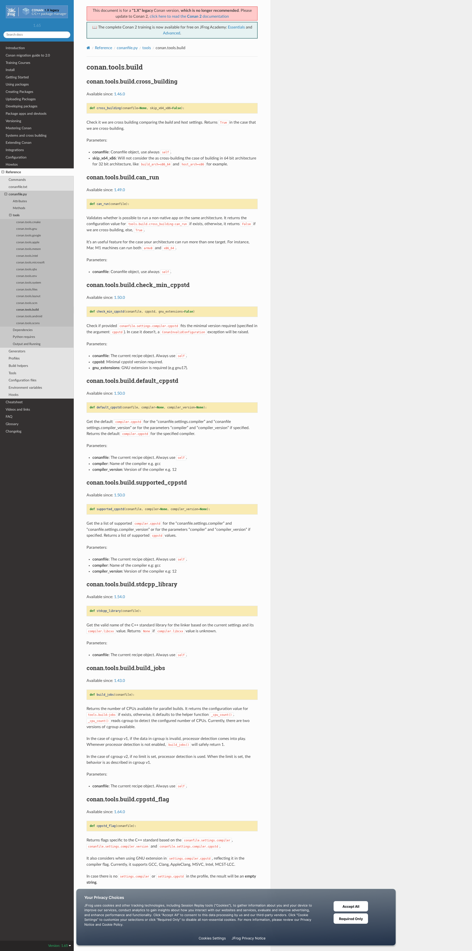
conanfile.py (18, 194)
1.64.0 (119, 812)
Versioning (13, 121)
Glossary (12, 424)
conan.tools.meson (28, 249)
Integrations (15, 150)
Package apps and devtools (26, 113)
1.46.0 (119, 94)
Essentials (236, 27)
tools (16, 215)
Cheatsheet (14, 402)
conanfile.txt (18, 187)
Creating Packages (19, 92)
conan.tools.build (27, 309)
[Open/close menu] (2, 172)
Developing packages (21, 106)
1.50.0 (119, 298)
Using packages (17, 84)
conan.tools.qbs (26, 269)
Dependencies (23, 330)
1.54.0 (119, 597)
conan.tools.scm (26, 303)
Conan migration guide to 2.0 (28, 55)
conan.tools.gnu (26, 229)
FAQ (9, 416)
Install (10, 70)
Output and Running (27, 344)
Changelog (13, 431)
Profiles (14, 358)
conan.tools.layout (28, 296)
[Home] (88, 48)
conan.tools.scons (28, 323)
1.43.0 (119, 681)
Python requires (24, 337)
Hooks (13, 395)
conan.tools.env (26, 276)
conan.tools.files (26, 289)
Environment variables (25, 387)
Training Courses (18, 63)
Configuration (16, 157)
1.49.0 (119, 190)
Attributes (20, 201)
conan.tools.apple (27, 242)
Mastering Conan (18, 128)
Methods (19, 208)
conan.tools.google (28, 235)
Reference (13, 172)
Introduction (15, 48)
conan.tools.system (28, 282)
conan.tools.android (29, 316)
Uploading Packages (21, 99)
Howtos (12, 164)
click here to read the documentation (189, 16)
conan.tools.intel (27, 256)
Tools (12, 373)
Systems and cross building (26, 135)
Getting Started (17, 77)
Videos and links (18, 409)
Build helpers (18, 366)
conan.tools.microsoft (30, 262)
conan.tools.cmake (28, 222)
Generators (17, 351)
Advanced (171, 33)
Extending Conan (18, 142)
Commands (17, 180)
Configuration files (22, 380)
